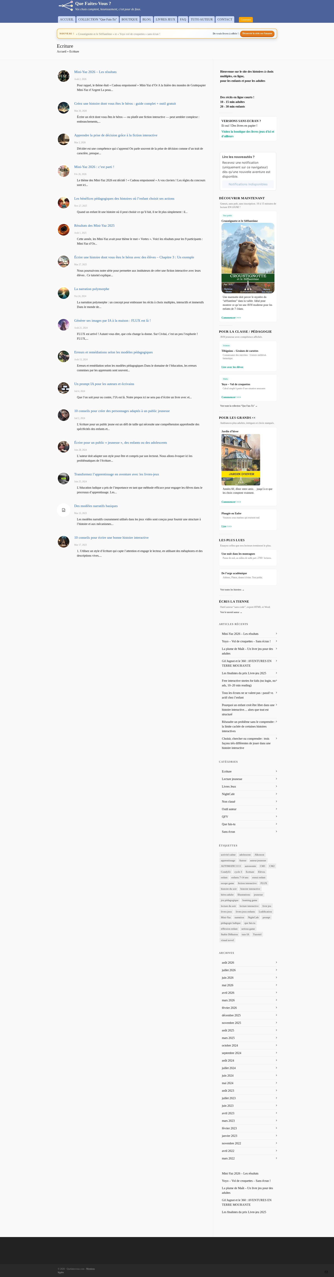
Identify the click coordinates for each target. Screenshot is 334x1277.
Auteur (242, 860)
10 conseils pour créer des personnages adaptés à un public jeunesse (122, 411)
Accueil (61, 51)
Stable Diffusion (229, 934)
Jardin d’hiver (230, 431)
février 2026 (229, 1007)
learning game (249, 900)
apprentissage (228, 860)
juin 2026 (227, 977)
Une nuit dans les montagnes (238, 553)
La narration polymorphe (91, 289)
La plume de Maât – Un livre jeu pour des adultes (247, 651)
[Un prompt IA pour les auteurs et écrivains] (63, 388)
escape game (227, 883)
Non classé (228, 801)
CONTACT (224, 19)
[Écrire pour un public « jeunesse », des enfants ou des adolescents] (63, 447)
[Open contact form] (326, 1272)
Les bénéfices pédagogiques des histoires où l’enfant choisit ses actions (124, 198)
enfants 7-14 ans (239, 877)
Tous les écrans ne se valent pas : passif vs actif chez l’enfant (247, 695)
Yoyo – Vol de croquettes (236, 384)
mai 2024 (227, 1083)
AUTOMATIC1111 (231, 866)
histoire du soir (229, 888)
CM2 (272, 866)
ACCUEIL (67, 19)
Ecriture (227, 771)
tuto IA (245, 934)
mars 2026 (228, 1000)
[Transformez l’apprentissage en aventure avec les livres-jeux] (63, 478)
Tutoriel (257, 934)
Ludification (265, 911)
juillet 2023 (229, 1098)
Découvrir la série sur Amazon (257, 33)
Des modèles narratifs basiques (96, 506)
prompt (266, 917)
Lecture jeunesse (232, 779)
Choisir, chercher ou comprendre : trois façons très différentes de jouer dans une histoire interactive (246, 743)
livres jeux (226, 911)
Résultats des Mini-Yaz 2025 (94, 225)
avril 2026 (228, 992)
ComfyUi (226, 871)
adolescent (245, 854)
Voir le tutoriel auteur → (231, 612)
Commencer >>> (231, 317)
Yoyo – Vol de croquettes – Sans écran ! (246, 641)
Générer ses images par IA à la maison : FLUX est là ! (112, 320)
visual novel (227, 940)
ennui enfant (258, 877)
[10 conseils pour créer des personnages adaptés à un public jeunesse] (63, 415)
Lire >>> (227, 526)
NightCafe (228, 794)
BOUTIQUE (130, 19)
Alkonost (259, 854)
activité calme (228, 854)
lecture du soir (228, 906)
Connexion (246, 19)
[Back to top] (326, 1263)
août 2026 (228, 962)
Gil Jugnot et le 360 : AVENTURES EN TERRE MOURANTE (247, 663)
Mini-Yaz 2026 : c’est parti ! (94, 167)
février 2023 (229, 1128)
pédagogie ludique (231, 923)
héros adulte (227, 894)
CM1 (262, 866)
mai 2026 (227, 985)
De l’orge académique (234, 573)
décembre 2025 (231, 1015)
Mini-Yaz (226, 917)
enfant (224, 877)
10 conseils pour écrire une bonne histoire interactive (111, 537)
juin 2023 (227, 1105)
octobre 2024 (230, 1045)
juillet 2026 (229, 970)
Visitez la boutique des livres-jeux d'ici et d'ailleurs (248, 134)
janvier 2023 (229, 1135)
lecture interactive (249, 906)
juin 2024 (227, 1075)
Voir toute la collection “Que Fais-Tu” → (238, 405)
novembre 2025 (231, 1022)
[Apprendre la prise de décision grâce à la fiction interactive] (63, 139)
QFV (225, 816)
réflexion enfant (229, 928)
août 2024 (228, 1060)
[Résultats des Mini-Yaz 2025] (63, 230)
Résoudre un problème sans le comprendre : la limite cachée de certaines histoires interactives (248, 726)
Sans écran (228, 831)
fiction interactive (247, 883)
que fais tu (250, 923)
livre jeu (266, 906)
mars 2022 (228, 1158)
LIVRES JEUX (165, 19)
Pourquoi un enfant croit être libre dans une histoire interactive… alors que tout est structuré (248, 709)
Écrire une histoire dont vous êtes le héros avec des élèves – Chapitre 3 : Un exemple (134, 257)
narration (239, 917)
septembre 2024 (231, 1053)
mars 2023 (228, 1120)
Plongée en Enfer (231, 513)
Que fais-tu (228, 824)
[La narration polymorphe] (63, 293)
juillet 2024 (229, 1068)
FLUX (264, 883)
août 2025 (228, 1030)
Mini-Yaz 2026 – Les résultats (95, 72)
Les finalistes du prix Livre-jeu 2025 (244, 673)
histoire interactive (250, 888)
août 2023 (228, 1090)
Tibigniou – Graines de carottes (240, 350)
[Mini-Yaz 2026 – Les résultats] (63, 76)
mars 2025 (228, 1038)
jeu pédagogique (230, 900)
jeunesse (258, 894)
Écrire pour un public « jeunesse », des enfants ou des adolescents (120, 442)
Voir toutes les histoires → (232, 589)
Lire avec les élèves (232, 367)
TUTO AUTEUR (202, 19)
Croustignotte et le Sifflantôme (240, 220)
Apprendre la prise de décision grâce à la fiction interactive (115, 135)
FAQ (183, 19)
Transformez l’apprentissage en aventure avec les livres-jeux (116, 474)
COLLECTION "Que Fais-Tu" (97, 19)
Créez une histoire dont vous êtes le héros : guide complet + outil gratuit (125, 103)
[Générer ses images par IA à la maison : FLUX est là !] (63, 325)
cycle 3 (238, 871)
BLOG (146, 19)
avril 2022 (228, 1150)
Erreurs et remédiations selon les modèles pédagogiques (113, 352)
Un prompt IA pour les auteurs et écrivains (104, 384)
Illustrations (244, 894)
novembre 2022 (231, 1143)
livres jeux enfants (245, 911)
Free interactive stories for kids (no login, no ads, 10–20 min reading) (249, 683)
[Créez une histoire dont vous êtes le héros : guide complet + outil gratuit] (63, 107)
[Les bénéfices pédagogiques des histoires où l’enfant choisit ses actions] (63, 202)
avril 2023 (228, 1113)
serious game (248, 928)
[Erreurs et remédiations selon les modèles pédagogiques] (63, 356)
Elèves (261, 871)
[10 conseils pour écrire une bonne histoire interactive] (63, 542)
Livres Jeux (229, 786)
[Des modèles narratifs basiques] (63, 510)
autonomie (250, 866)
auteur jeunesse (258, 860)
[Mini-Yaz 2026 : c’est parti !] (63, 171)
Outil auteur (229, 809)
